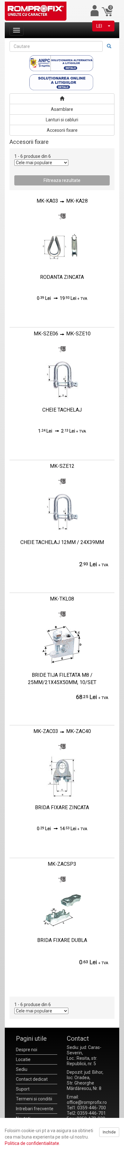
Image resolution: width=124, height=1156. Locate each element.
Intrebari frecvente (34, 1108)
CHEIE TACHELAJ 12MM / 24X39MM (62, 542)
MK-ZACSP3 (62, 864)
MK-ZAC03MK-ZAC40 (62, 731)
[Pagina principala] (62, 98)
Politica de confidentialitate (32, 1143)
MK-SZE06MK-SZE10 (62, 334)
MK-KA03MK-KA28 (62, 201)
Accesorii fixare (62, 130)
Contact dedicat (32, 1079)
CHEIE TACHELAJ (62, 410)
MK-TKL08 (62, 599)
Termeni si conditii (34, 1098)
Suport (23, 1089)
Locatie (23, 1059)
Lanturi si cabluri (62, 119)
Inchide (109, 1132)
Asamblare (62, 109)
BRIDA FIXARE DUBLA (62, 940)
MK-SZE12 (62, 466)
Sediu (21, 1069)
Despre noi (26, 1049)
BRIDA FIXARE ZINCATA (62, 807)
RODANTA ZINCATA (62, 277)
